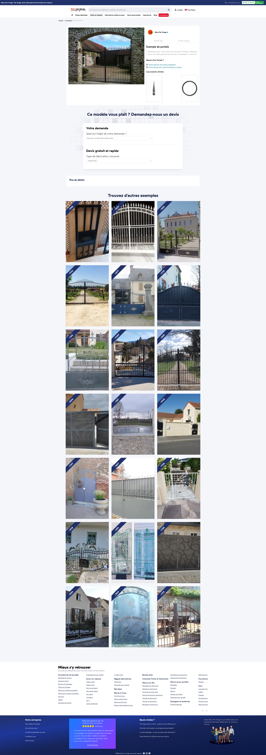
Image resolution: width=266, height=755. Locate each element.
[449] (178, 424)
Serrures (61, 696)
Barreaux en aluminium (150, 704)
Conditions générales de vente (35, 732)
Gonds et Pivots (63, 681)
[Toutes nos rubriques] (72, 15)
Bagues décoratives (122, 679)
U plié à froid (118, 675)
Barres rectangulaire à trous (123, 705)
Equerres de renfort (64, 703)
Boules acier (147, 675)
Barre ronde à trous (120, 699)
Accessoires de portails (68, 675)
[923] (133, 231)
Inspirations (147, 15)
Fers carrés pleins (92, 691)
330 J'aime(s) (185, 41)
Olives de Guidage (64, 687)
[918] (87, 552)
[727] (87, 488)
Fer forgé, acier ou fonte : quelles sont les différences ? (158, 724)
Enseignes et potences (180, 701)
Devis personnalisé (133, 15)
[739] (178, 552)
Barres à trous (120, 693)
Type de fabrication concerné (102, 156)
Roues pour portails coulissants (68, 693)
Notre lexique (29, 740)
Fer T (88, 700)
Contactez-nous (30, 736)
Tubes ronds (90, 685)
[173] (178, 616)
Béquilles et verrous (64, 678)
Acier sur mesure (96, 15)
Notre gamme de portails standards (162, 64)
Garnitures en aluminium (178, 678)
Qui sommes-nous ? (31, 728)
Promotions (163, 15)
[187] (133, 424)
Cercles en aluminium (149, 701)
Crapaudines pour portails (94, 675)
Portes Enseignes (176, 704)
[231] (133, 552)
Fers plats (89, 694)
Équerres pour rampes (121, 685)
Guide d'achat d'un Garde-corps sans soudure (154, 736)
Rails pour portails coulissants (68, 690)
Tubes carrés (90, 682)
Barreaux (118, 689)
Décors (172, 691)
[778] (178, 295)
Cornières (89, 697)
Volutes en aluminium (149, 698)
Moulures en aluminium (150, 692)
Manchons (117, 682)
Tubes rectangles (92, 703)
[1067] (133, 360)
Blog (155, 15)
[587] (133, 488)
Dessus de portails (176, 694)
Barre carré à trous (120, 702)
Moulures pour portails (177, 697)
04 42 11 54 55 (248, 3)
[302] (178, 231)
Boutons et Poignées (65, 684)
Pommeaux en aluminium (178, 675)
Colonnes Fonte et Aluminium (155, 679)
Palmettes (173, 685)
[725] (178, 488)
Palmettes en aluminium (150, 686)
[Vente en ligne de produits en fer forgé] (78, 9)
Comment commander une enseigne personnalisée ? (157, 728)
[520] (133, 616)
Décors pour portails (179, 682)
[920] (87, 424)
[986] (178, 360)
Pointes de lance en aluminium (152, 695)
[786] (87, 231)
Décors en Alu (148, 683)
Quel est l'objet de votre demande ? (106, 133)
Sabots (60, 700)
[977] (133, 295)
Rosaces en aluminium (149, 689)
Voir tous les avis (92, 745)
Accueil (61, 20)
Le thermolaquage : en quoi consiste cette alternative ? (158, 732)
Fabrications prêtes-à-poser (115, 15)
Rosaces (173, 688)
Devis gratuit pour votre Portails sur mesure (165, 67)
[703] (87, 295)
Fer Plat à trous (119, 696)
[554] (87, 616)
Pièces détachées (81, 15)
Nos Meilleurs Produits (32, 724)
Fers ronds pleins (92, 688)
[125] (87, 360)
